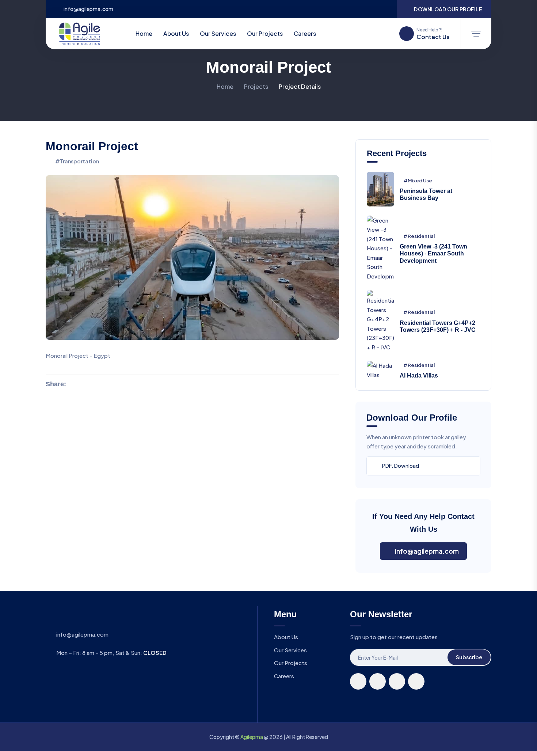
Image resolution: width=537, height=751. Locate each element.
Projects (256, 86)
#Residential (419, 236)
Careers (305, 33)
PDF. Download (400, 465)
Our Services (218, 33)
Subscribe (469, 657)
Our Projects (265, 33)
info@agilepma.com (88, 9)
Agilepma (251, 736)
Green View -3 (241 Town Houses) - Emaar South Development (433, 253)
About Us (176, 33)
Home (143, 33)
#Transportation (77, 161)
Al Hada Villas (419, 375)
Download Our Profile (448, 9)
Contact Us (433, 37)
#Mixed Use (417, 180)
